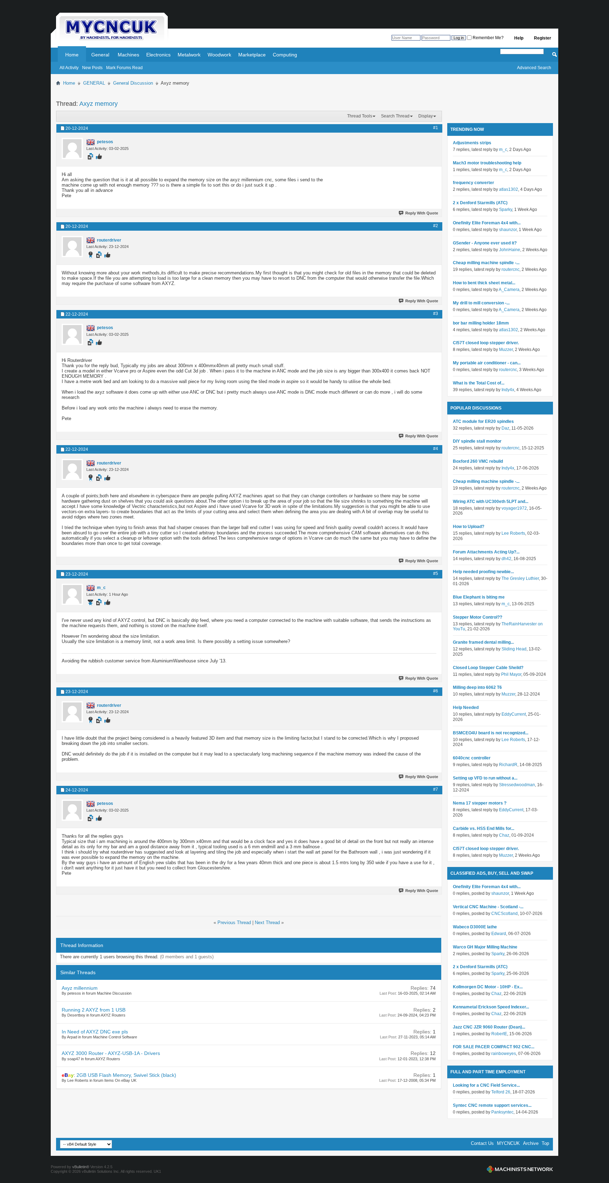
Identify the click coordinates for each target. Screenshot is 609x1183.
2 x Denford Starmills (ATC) (480, 202)
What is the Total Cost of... (478, 383)
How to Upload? (468, 526)
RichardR (508, 764)
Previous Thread (234, 922)
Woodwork (219, 54)
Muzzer (506, 349)
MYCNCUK (508, 1143)
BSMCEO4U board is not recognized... (490, 732)
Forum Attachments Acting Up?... (486, 552)
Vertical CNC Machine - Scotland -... (488, 906)
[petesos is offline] (72, 148)
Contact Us (482, 1143)
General (100, 54)
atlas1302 (508, 189)
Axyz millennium (80, 988)
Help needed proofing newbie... (483, 571)
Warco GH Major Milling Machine (485, 947)
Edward (498, 933)
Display (425, 116)
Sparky (505, 209)
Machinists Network (520, 1169)
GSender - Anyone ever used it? (485, 243)
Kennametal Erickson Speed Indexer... (491, 1007)
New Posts (92, 67)
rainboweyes (503, 1053)
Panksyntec (502, 1112)
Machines (128, 54)
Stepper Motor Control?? (477, 617)
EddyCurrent (514, 714)
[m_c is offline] (72, 594)
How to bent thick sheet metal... (484, 282)
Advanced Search (534, 67)
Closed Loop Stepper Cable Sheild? (488, 667)
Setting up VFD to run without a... (485, 778)
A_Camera (509, 289)
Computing (285, 54)
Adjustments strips (472, 142)
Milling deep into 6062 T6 (477, 687)
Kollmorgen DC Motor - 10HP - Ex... (488, 986)
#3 (435, 313)
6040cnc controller (472, 758)
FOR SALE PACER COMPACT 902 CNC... (493, 1046)
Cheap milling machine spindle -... (486, 262)
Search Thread (395, 116)
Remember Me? (488, 37)
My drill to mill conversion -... (481, 303)
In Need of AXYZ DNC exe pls (95, 1032)
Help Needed (466, 707)
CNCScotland (504, 913)
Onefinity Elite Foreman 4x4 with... (487, 222)
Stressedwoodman (517, 784)
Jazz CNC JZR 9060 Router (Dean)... (489, 1027)
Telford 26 (500, 1092)
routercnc (510, 269)
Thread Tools (359, 116)
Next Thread (267, 922)
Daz (505, 428)
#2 (435, 225)
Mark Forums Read (124, 67)
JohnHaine (509, 249)
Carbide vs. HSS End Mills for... (483, 828)
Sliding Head (514, 649)
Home (72, 54)
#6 (435, 690)
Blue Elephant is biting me (479, 597)
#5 (435, 573)
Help (518, 38)
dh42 (506, 558)
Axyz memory (98, 103)
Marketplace (252, 54)
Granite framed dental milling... (483, 642)
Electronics (158, 54)
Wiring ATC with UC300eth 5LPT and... (490, 501)
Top (545, 1143)
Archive (531, 1143)
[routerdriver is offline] (72, 246)
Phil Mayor (511, 674)
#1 (435, 127)
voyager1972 (514, 508)
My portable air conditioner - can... (487, 362)
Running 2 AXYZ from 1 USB (93, 1010)
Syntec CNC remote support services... (492, 1105)
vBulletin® (80, 1167)
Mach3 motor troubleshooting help (487, 162)
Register (542, 38)
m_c (503, 149)
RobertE (499, 1033)
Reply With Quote (421, 213)
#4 (435, 448)
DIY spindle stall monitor (477, 441)
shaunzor (508, 229)
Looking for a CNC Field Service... (486, 1085)
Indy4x (508, 389)
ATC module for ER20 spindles (483, 421)
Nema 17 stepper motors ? (479, 803)
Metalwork (189, 54)
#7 (435, 789)
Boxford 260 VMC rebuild (478, 461)
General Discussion (133, 83)
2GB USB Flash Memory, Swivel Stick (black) (126, 1075)
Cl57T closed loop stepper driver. (486, 342)
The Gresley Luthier (520, 578)
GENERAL (94, 83)
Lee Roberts (513, 533)
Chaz (504, 835)
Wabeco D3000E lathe (475, 926)
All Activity (69, 67)
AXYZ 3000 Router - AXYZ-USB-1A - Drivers (111, 1053)
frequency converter (473, 182)
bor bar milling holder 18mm (481, 323)
